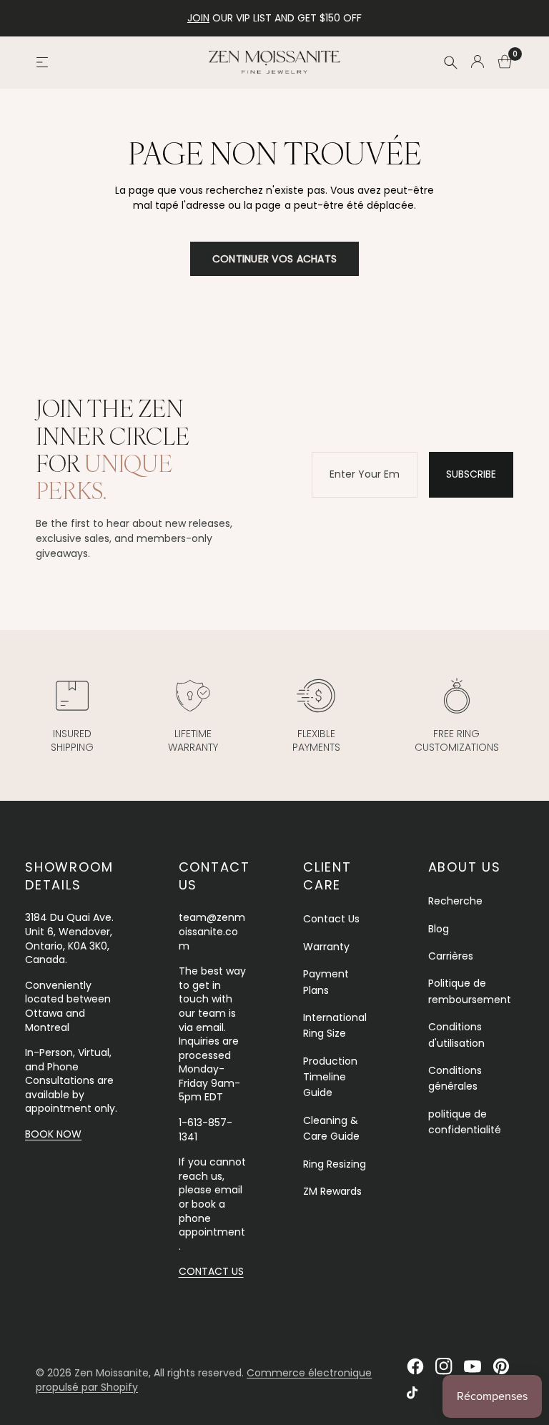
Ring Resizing (334, 1164)
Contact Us (331, 919)
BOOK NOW (53, 1134)
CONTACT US (211, 1271)
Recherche (455, 901)
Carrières (450, 956)
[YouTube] (472, 1366)
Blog (438, 929)
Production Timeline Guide (330, 1077)
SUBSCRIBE (471, 474)
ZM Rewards (332, 1191)
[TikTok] (415, 1395)
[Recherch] (450, 62)
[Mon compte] (477, 62)
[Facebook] (415, 1366)
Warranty (326, 947)
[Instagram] (443, 1366)
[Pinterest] (501, 1366)
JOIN (198, 18)
